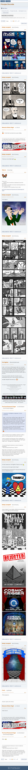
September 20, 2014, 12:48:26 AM (7, 410)
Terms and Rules (13, 767)
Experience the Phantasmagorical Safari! (13, 190)
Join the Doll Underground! (7, 189)
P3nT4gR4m (5, 362)
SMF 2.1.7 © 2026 (11, 768)
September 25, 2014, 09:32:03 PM (7, 645)
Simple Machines (17, 768)
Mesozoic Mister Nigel (8, 127)
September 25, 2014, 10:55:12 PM (7, 736)
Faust (3, 690)
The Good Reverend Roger (9, 406)
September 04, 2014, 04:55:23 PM (7, 29)
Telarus (4, 170)
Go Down (3, 21)
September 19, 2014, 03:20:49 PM (7, 237)
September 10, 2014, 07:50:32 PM (7, 156)
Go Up (2, 759)
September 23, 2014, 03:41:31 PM (7, 506)
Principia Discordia (7, 4)
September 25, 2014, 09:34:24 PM (7, 692)
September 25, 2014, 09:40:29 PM (7, 708)
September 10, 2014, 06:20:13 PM (7, 129)
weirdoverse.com (17, 73)
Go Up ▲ (18, 767)
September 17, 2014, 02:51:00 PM (7, 196)
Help (9, 767)
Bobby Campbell (6, 27)
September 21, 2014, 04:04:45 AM (7, 461)
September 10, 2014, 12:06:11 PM (7, 79)
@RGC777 (12, 73)
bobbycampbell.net (5, 73)
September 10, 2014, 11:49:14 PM (7, 172)
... (17, 21)
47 (18, 21)
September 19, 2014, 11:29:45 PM (7, 364)
